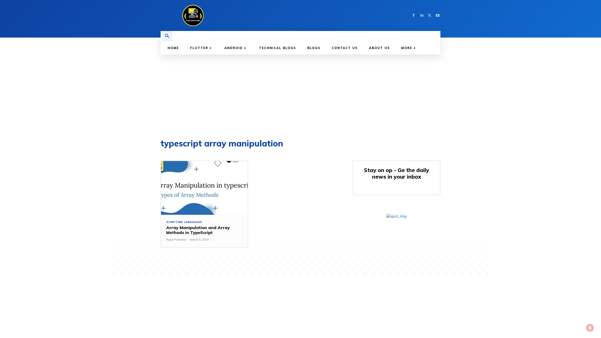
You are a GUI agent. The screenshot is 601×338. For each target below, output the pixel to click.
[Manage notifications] (590, 327)
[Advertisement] (300, 90)
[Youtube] (437, 15)
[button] (167, 36)
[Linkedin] (421, 15)
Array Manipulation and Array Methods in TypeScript (198, 230)
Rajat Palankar (176, 239)
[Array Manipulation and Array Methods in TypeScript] (204, 188)
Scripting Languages (184, 222)
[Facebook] (413, 15)
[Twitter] (429, 15)
